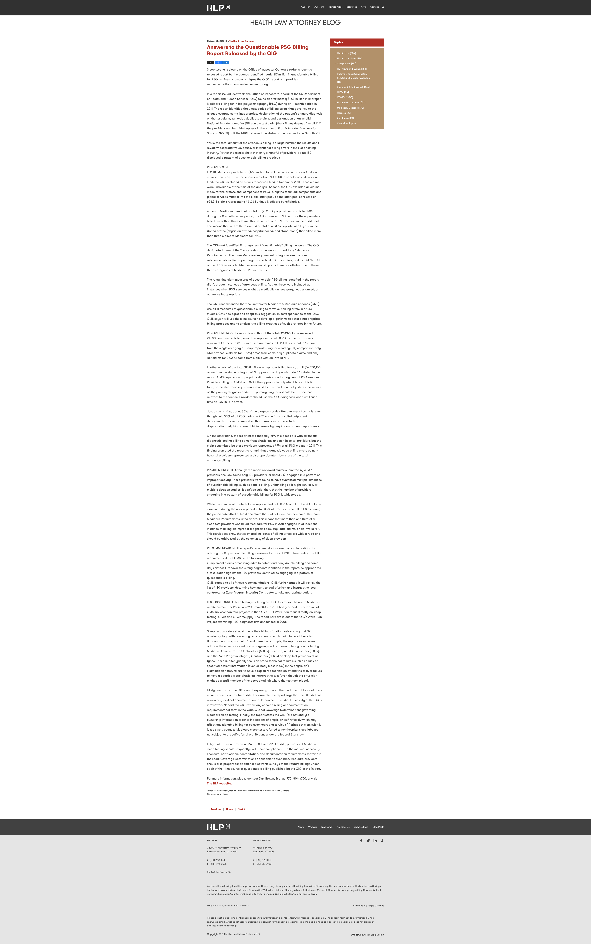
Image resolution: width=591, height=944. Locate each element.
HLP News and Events (259, 791)
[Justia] (382, 841)
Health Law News (238, 791)
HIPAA (343, 92)
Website (312, 827)
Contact (374, 7)
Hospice (344, 113)
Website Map (361, 827)
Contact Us (343, 827)
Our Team (319, 7)
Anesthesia (345, 118)
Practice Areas (335, 7)
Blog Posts (378, 827)
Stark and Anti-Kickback (353, 87)
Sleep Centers (282, 791)
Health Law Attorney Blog (218, 8)
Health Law (222, 791)
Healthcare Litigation (351, 102)
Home (229, 809)
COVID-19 (345, 97)
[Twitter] (368, 841)
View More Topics (346, 123)
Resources (351, 7)
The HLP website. (219, 783)
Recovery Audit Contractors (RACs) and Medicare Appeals (353, 78)
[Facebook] (361, 841)
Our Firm (305, 7)
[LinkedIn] (375, 841)
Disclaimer (327, 827)
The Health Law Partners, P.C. (244, 934)
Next (241, 809)
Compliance (346, 64)
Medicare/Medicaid (350, 108)
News (363, 7)
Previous (215, 809)
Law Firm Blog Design (367, 935)
